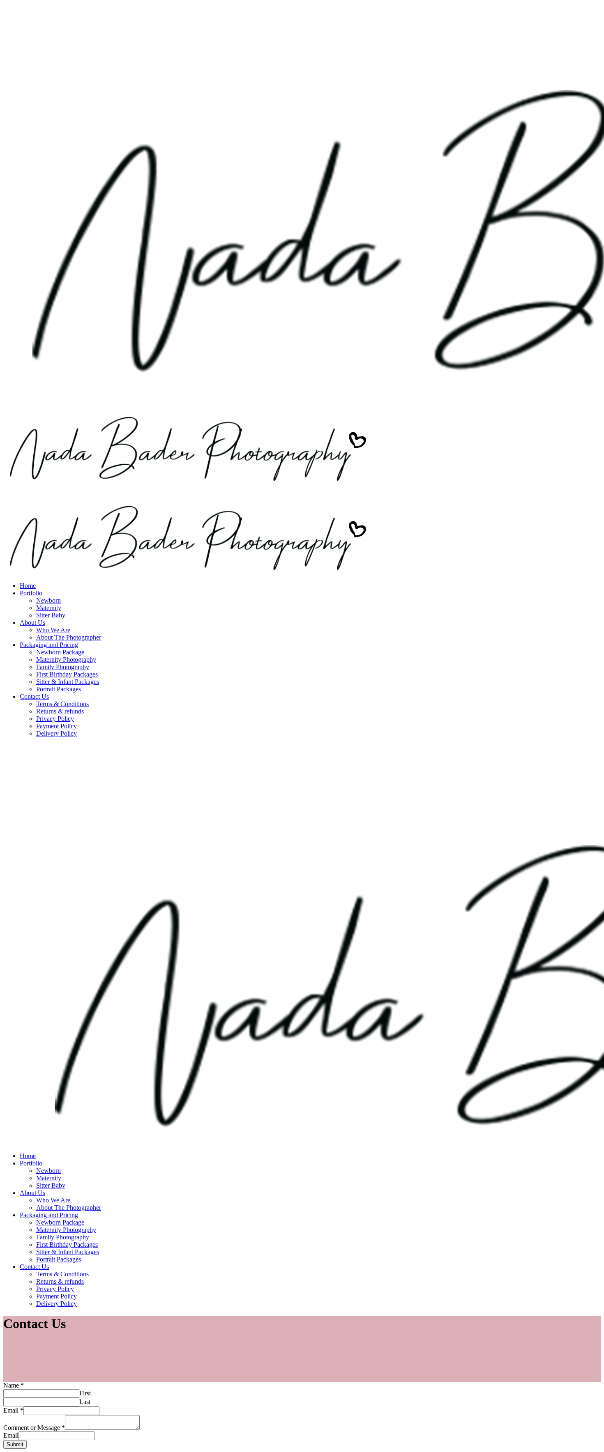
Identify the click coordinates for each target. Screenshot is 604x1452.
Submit (15, 1444)
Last (84, 1401)
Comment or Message (34, 1427)
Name (13, 1385)
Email (13, 1410)
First (85, 1393)
